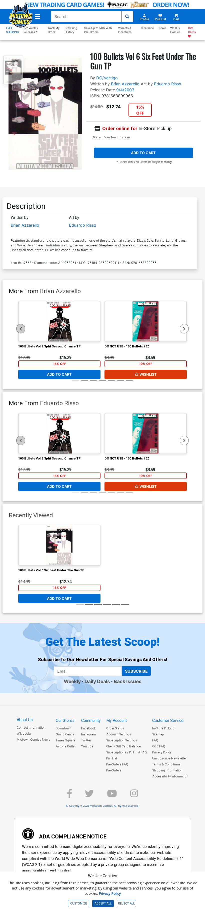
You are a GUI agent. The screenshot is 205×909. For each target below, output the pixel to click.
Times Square (65, 740)
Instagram (88, 734)
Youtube (87, 746)
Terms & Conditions (166, 764)
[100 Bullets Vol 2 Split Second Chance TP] (59, 321)
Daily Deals (97, 681)
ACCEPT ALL (103, 903)
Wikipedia (24, 733)
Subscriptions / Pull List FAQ (126, 752)
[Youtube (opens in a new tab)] (112, 795)
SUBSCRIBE (136, 671)
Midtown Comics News (33, 739)
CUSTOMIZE (78, 903)
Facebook (88, 728)
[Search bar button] (127, 16)
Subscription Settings (121, 740)
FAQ (155, 740)
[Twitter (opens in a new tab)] (89, 795)
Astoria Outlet (66, 746)
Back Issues (128, 681)
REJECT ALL (126, 903)
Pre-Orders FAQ (117, 764)
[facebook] (69, 795)
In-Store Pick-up (163, 728)
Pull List (111, 758)
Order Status (115, 728)
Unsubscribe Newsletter (169, 758)
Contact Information (31, 727)
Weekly (72, 681)
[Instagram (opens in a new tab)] (134, 795)
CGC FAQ (158, 746)
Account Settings (118, 734)
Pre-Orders (114, 770)
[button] (37, 17)
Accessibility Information (170, 776)
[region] (20, 328)
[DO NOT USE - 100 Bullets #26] (145, 321)
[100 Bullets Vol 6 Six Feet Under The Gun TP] (59, 545)
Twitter (86, 740)
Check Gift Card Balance (123, 746)
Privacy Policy (162, 752)
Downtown (63, 728)
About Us (25, 719)
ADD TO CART (143, 153)
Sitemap (158, 734)
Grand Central (65, 734)
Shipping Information (167, 770)
